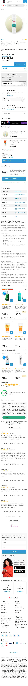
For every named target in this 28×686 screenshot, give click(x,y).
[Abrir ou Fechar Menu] (1, 5)
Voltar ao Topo (13, 652)
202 (18, 378)
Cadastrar (14, 551)
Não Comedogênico (19, 212)
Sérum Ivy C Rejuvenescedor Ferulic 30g (20, 371)
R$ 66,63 (7, 60)
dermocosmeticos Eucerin (10, 178)
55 (4, 346)
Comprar (17, 64)
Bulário (2, 610)
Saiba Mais (9, 79)
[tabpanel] (14, 24)
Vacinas (16, 605)
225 (5, 378)
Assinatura (17, 612)
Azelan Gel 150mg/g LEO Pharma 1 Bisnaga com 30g (17, 141)
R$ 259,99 (17, 376)
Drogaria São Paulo (6, 56)
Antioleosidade (22, 202)
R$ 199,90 (13, 136)
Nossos (17, 602)
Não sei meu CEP (10, 109)
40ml (16, 216)
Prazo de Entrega (4, 621)
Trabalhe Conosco (5, 605)
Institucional (4, 601)
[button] (14, 24)
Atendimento (4, 616)
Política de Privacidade (19, 619)
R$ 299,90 (17, 311)
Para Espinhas (18, 198)
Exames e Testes (18, 607)
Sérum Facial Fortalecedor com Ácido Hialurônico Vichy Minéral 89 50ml (7, 371)
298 (5, 314)
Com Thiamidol (18, 191)
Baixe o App (25, 2)
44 (17, 346)
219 (18, 314)
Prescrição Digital (18, 610)
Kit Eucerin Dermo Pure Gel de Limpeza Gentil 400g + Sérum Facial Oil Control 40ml (20, 307)
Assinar (5, 68)
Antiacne (17, 202)
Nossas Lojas (3, 609)
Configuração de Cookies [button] (20, 627)
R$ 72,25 (13, 146)
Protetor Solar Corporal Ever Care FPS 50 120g (20, 339)
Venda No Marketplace (6, 603)
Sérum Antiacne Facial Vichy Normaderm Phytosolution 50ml (6, 307)
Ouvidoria (3, 607)
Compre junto (7, 160)
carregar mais (14, 520)
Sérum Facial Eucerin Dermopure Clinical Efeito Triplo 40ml (17, 132)
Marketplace (3, 627)
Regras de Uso (10, 95)
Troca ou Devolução (5, 625)
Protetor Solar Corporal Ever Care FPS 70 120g (7, 339)
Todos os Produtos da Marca (11, 183)
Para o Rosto (17, 205)
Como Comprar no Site (6, 618)
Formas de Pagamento (6, 620)
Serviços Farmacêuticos (20, 608)
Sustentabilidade (4, 612)
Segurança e (18, 616)
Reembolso (3, 623)
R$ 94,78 (11, 144)
